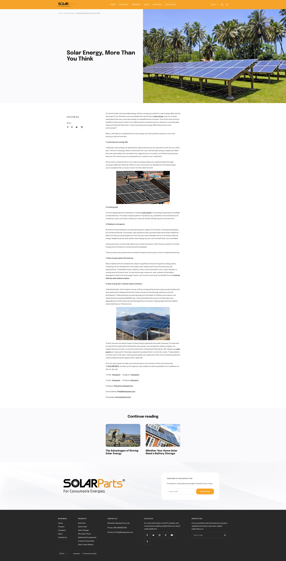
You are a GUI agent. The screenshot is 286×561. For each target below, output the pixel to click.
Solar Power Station (86, 544)
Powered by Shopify (90, 553)
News (60, 534)
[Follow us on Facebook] (147, 535)
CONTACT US (170, 4)
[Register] (225, 535)
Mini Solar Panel (84, 534)
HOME (113, 4)
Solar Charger (83, 530)
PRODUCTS (123, 4)
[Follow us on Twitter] (153, 535)
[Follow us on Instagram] (159, 535)
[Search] (222, 5)
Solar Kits (81, 523)
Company (62, 530)
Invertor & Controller (86, 541)
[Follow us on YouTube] (172, 535)
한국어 (213, 5)
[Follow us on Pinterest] (166, 535)
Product (61, 527)
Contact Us (62, 537)
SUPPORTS (157, 4)
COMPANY (136, 4)
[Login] (227, 4)
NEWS (146, 4)
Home (60, 13)
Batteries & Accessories (87, 537)
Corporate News (69, 13)
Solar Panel (82, 527)
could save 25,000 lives (126, 298)
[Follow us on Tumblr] (147, 541)
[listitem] (67, 127)
